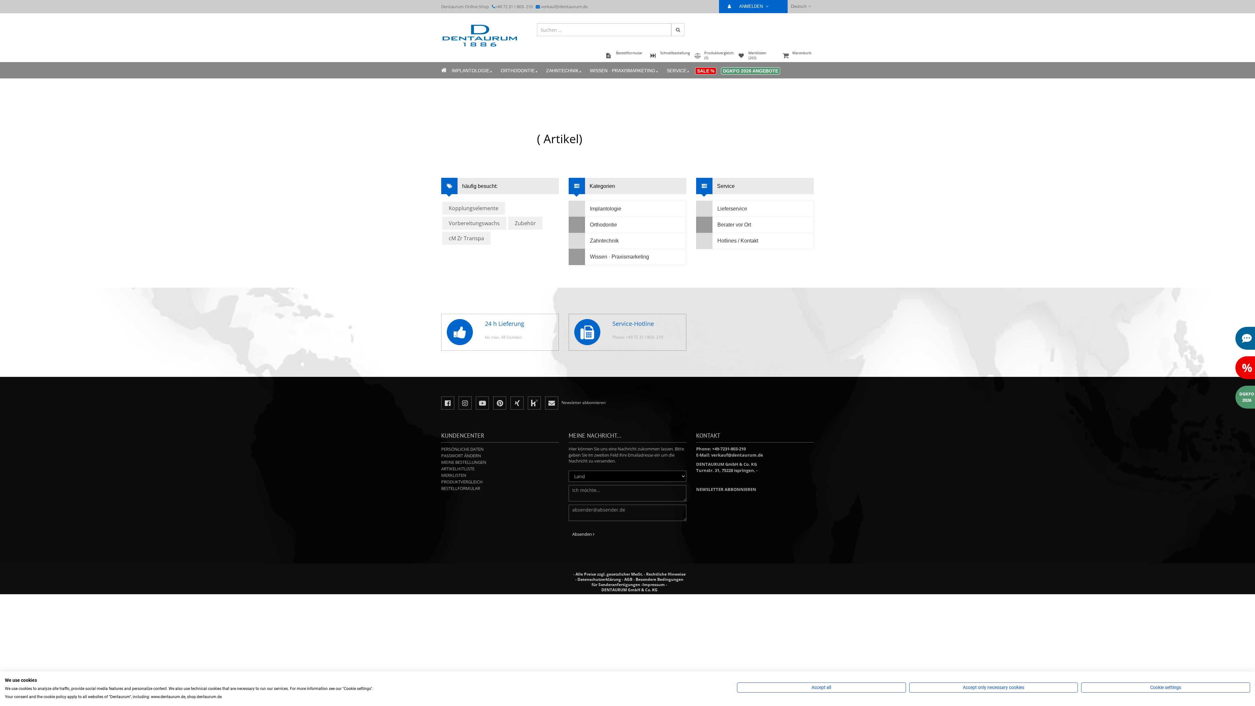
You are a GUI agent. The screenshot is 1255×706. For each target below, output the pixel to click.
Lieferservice (732, 208)
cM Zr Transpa (466, 238)
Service (676, 70)
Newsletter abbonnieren (726, 489)
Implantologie (470, 70)
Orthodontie (518, 70)
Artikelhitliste (458, 469)
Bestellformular (460, 488)
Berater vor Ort (734, 224)
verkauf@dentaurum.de (564, 6)
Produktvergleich (462, 482)
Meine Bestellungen (463, 462)
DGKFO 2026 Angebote (750, 71)
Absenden (582, 534)
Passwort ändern (461, 456)
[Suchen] (677, 29)
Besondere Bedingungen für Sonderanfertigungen (637, 582)
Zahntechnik (562, 70)
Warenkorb (802, 52)
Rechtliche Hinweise (666, 574)
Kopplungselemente (473, 208)
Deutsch (799, 6)
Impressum (654, 584)
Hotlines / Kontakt (737, 241)
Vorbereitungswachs (474, 223)
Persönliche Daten (462, 449)
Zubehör (525, 223)
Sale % (705, 71)
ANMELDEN (751, 6)
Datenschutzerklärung (599, 579)
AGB (628, 579)
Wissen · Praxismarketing (622, 70)
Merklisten (453, 475)
